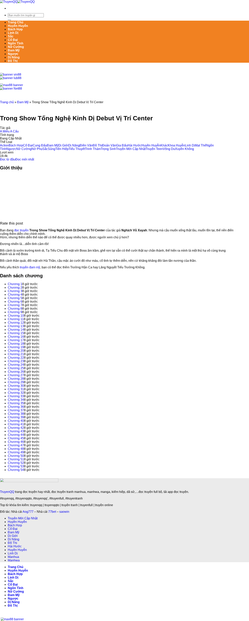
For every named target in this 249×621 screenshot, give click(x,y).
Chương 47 (16, 445)
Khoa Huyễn (176, 145)
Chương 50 (16, 455)
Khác (164, 145)
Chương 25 (16, 368)
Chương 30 (16, 385)
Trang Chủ (15, 22)
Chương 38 (16, 413)
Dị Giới (63, 145)
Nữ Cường (16, 46)
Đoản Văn (109, 145)
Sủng (51, 149)
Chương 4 (15, 294)
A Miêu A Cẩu (9, 131)
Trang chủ (7, 102)
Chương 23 (16, 361)
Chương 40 (16, 420)
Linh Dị (13, 32)
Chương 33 (16, 396)
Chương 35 (16, 403)
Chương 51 (16, 459)
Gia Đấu (122, 145)
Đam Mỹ (14, 50)
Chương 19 (16, 347)
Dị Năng (14, 57)
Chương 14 (16, 329)
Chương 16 (16, 336)
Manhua (13, 556)
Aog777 (28, 511)
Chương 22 (16, 357)
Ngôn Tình (15, 43)
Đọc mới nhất (24, 159)
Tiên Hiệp (62, 149)
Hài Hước (134, 145)
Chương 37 (16, 410)
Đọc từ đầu (7, 159)
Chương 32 (16, 392)
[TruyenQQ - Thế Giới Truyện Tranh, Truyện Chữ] (17, 1)
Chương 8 (15, 308)
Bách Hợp (15, 29)
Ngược (13, 53)
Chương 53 (16, 466)
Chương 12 (16, 322)
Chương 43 (16, 431)
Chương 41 (16, 424)
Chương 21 (16, 354)
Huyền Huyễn (18, 25)
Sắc (10, 36)
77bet (52, 511)
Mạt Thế (200, 145)
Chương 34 (16, 399)
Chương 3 (15, 291)
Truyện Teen (154, 149)
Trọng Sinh (108, 149)
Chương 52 (16, 462)
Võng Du (169, 149)
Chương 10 (16, 315)
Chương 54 (16, 469)
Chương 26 (16, 371)
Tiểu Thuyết (77, 149)
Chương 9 (15, 312)
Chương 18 (16, 343)
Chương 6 (15, 301)
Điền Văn (86, 145)
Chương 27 (16, 375)
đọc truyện (21, 230)
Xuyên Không (184, 149)
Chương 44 (16, 434)
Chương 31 (16, 389)
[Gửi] (9, 20)
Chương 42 (16, 427)
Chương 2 (15, 287)
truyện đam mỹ (30, 267)
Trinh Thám (93, 149)
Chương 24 (16, 364)
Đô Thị (13, 61)
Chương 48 (16, 448)
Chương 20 (16, 350)
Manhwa (14, 560)
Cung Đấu (40, 145)
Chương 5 (15, 298)
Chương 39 (16, 417)
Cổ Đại (13, 39)
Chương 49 (16, 452)
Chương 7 (15, 305)
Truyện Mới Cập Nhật (131, 149)
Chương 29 (16, 382)
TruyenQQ (7, 491)
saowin (64, 511)
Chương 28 (16, 378)
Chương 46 (16, 441)
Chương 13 (16, 326)
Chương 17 (16, 340)
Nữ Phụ (37, 149)
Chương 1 (15, 284)
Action (4, 145)
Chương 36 (16, 406)
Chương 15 (16, 333)
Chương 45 (16, 438)
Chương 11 (16, 319)
